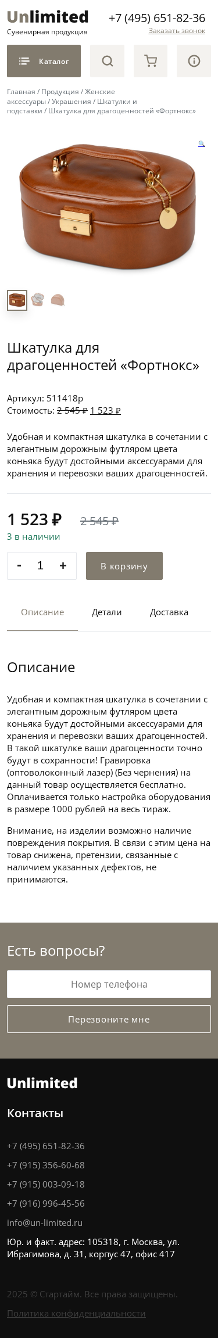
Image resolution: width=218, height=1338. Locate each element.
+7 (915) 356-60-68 (46, 1165)
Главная (21, 91)
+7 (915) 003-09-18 (46, 1184)
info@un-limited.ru (45, 1222)
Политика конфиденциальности (76, 1313)
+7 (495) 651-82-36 (157, 17)
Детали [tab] (107, 612)
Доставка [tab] (169, 612)
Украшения (71, 101)
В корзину (124, 566)
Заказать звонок (177, 30)
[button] (201, 144)
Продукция (60, 91)
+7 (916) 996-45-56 (46, 1203)
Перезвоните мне (108, 1019)
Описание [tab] (42, 612)
